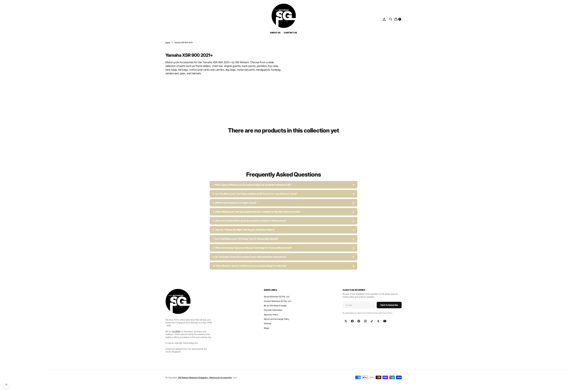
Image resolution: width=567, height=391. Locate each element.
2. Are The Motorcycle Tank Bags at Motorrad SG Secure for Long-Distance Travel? (255, 193)
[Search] (390, 19)
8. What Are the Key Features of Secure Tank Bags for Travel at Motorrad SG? (252, 247)
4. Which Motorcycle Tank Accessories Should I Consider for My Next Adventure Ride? (256, 211)
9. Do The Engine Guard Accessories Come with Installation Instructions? (249, 256)
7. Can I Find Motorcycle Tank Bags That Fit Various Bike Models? (245, 238)
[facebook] (352, 321)
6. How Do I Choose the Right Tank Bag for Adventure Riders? (244, 229)
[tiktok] (372, 321)
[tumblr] (378, 321)
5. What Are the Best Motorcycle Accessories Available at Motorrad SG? (249, 220)
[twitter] (346, 321)
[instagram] (365, 321)
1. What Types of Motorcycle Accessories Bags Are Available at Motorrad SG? (252, 184)
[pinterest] (359, 321)
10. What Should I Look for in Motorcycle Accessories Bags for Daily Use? (250, 265)
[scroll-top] (562, 386)
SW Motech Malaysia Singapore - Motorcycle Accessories (205, 377)
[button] (384, 19)
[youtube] (385, 321)
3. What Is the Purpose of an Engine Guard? (234, 202)
